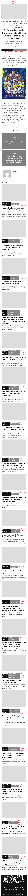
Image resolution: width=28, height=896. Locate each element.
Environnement (14, 242)
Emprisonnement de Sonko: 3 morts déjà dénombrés (12, 681)
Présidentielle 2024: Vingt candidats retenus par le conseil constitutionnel (13, 718)
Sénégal (17, 127)
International (13, 749)
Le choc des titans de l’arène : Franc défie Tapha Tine (12, 536)
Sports (23, 50)
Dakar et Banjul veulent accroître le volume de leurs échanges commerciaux (13, 210)
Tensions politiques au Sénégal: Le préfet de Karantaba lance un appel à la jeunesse (14, 499)
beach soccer (18, 126)
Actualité (17, 50)
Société (13, 278)
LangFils (20, 52)
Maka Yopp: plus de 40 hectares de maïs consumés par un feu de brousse (14, 791)
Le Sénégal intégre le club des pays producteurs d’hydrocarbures (14, 464)
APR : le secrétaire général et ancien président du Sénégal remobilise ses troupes (12, 863)
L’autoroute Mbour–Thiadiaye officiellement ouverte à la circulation (12, 247)
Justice (11, 354)
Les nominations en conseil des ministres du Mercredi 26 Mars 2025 (13, 429)
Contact (21, 889)
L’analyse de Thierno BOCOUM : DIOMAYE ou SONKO (14, 828)
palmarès (13, 127)
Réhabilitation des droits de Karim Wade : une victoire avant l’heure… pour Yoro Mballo (14, 644)
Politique (11, 314)
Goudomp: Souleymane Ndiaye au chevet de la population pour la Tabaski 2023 (14, 393)
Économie (11, 312)
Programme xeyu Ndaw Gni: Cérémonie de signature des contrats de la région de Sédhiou (13, 608)
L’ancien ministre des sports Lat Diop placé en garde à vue (13, 282)
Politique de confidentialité (14, 887)
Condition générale (10, 889)
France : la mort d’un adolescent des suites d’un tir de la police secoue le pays (13, 755)
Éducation (12, 352)
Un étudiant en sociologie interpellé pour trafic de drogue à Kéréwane (14, 358)
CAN (23, 126)
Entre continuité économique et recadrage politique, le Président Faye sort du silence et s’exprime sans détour (13, 320)
